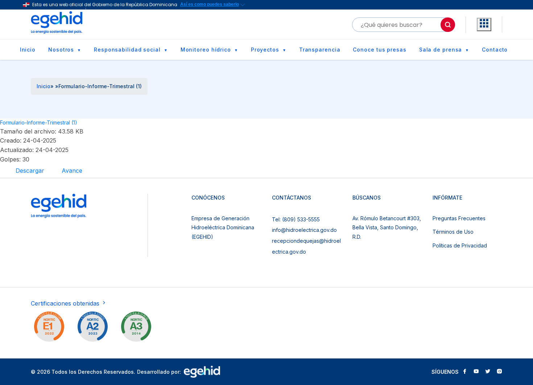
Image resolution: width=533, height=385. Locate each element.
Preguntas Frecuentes (459, 218)
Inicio (28, 49)
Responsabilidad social (127, 49)
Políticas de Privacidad (460, 245)
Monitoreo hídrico (206, 49)
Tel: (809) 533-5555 (296, 219)
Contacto (495, 49)
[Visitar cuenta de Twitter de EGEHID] (488, 372)
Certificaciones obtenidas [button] (66, 303)
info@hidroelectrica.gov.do (304, 230)
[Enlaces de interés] (484, 25)
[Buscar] (448, 24)
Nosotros (61, 49)
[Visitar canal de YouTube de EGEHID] (476, 372)
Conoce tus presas (379, 49)
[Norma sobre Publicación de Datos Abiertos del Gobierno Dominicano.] (136, 328)
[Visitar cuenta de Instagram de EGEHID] (499, 372)
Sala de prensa (440, 49)
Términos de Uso (453, 232)
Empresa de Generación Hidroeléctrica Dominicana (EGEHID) (222, 227)
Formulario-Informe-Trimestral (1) (38, 122)
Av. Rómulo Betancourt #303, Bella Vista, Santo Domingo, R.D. (386, 227)
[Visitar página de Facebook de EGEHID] (464, 372)
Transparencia (319, 49)
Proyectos (265, 49)
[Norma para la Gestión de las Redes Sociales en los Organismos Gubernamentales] (49, 328)
